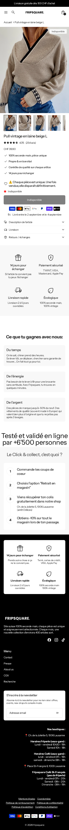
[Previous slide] (9, 123)
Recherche (9, 681)
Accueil (8, 22)
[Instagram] (56, 640)
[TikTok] (63, 640)
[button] (24, 123)
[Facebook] (49, 640)
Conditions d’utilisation (46, 807)
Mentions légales (26, 798)
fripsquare (38, 825)
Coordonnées (43, 798)
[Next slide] (59, 123)
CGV (6, 675)
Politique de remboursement (20, 802)
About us (9, 669)
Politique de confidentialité (50, 802)
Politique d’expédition (22, 807)
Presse (7, 663)
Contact (8, 657)
